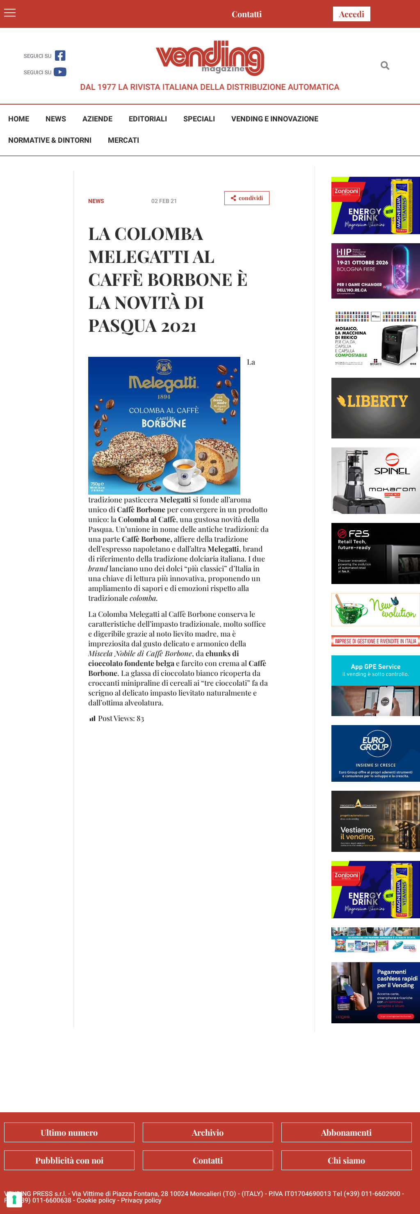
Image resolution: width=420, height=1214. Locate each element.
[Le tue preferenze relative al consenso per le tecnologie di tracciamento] (14, 1199)
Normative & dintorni (49, 140)
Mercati (123, 140)
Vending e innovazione (274, 119)
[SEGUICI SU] (60, 56)
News (56, 119)
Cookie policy (96, 1200)
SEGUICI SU (37, 56)
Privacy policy (141, 1200)
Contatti (247, 13)
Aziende (97, 119)
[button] (385, 66)
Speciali (199, 119)
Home (18, 119)
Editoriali (148, 119)
